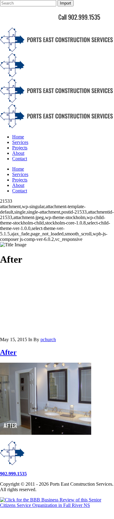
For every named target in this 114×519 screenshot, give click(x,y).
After (8, 352)
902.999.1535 (13, 473)
